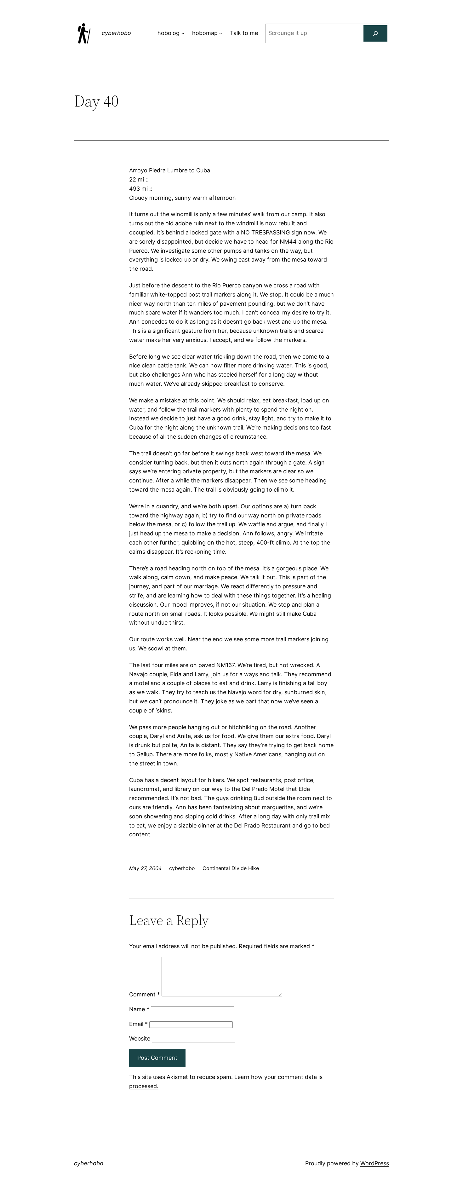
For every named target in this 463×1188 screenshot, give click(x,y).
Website (139, 1038)
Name (139, 1009)
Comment (144, 994)
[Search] (375, 33)
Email (138, 1024)
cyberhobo (116, 33)
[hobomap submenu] (220, 33)
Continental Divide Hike (231, 868)
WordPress (374, 1163)
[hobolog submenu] (183, 33)
